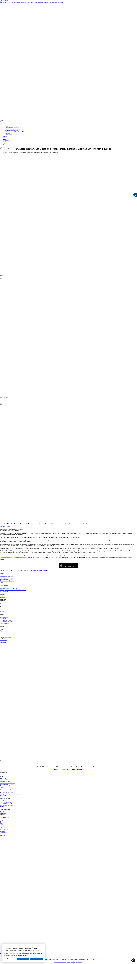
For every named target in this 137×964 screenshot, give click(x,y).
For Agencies (9, 133)
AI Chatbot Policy (4, 591)
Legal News (6, 140)
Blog (4, 139)
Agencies (2, 597)
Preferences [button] (25, 955)
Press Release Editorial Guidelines (8, 588)
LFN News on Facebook (6, 621)
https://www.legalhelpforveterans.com (16, 557)
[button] (5, 145)
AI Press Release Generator (7, 581)
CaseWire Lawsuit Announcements (15, 129)
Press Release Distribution (12, 127)
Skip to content (4, 0)
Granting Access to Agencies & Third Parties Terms (13, 590)
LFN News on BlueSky (6, 620)
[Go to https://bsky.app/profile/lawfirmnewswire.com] (68, 701)
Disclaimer (2, 638)
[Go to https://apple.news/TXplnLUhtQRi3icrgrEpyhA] (68, 761)
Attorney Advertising (5, 637)
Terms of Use (3, 640)
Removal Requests (4, 623)
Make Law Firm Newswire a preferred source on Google (34, 570)
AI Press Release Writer (12, 130)
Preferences (10, 958)
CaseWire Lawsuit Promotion (7, 578)
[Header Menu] (0, 123)
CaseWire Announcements (6, 619)
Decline (23, 958)
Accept (36, 958)
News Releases (4, 617)
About (1, 607)
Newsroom (9, 134)
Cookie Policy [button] (32, 953)
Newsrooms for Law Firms (7, 579)
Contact (5, 141)
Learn (4, 137)
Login (1, 629)
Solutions (5, 126)
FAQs (1, 609)
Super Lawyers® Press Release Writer (15, 132)
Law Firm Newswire (14, 523)
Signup (2, 630)
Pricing (5, 136)
